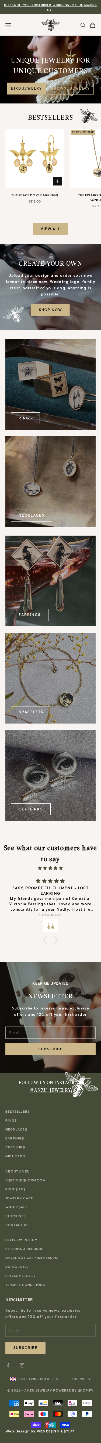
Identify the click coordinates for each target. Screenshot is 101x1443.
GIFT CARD (15, 1156)
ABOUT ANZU (17, 1171)
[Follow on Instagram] (22, 1365)
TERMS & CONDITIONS (25, 1285)
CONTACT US (17, 1225)
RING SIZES (15, 1189)
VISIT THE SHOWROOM (25, 1180)
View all (51, 229)
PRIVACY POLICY (20, 1276)
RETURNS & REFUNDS (24, 1249)
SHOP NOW (50, 310)
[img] (50, 868)
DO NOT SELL (17, 1267)
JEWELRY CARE (19, 1198)
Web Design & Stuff (56, 1431)
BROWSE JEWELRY (70, 88)
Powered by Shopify (73, 1390)
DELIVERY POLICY (21, 1240)
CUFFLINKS (31, 809)
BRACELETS (31, 712)
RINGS (25, 418)
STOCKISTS (15, 1216)
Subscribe (50, 1049)
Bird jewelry (26, 88)
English (79, 1379)
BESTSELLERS (17, 1111)
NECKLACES (31, 515)
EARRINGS (30, 615)
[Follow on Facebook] (8, 1365)
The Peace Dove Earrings (34, 195)
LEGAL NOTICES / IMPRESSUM (31, 1258)
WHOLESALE (16, 1207)
